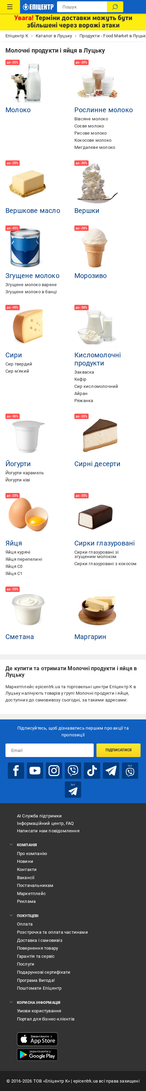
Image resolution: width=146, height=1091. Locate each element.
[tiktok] (92, 770)
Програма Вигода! (36, 980)
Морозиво (90, 276)
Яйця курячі (17, 552)
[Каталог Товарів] (10, 7)
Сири (13, 355)
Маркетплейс (31, 893)
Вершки (86, 210)
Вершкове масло (32, 210)
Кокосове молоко (92, 140)
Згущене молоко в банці (31, 291)
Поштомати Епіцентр (39, 988)
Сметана (19, 637)
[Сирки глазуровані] (97, 516)
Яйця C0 (13, 566)
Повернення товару (37, 948)
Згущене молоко (32, 276)
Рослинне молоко (103, 110)
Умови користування (39, 1010)
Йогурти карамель (24, 472)
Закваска (84, 372)
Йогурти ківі (17, 479)
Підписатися (119, 750)
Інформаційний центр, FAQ (45, 823)
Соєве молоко (89, 125)
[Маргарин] (97, 609)
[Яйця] (28, 516)
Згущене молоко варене (31, 284)
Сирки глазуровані (104, 543)
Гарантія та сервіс (36, 956)
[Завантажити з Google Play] (37, 1055)
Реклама (26, 901)
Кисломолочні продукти (97, 359)
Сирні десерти (97, 464)
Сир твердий (18, 363)
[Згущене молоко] (28, 248)
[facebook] (16, 770)
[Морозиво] (97, 248)
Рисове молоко (90, 133)
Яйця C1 (13, 573)
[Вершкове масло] (28, 183)
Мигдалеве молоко (94, 147)
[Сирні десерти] (97, 436)
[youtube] (35, 770)
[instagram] (54, 770)
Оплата (25, 924)
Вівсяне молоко (91, 118)
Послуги (25, 964)
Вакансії (26, 877)
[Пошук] (115, 6)
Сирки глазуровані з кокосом (105, 563)
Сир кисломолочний (96, 386)
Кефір (80, 379)
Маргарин (90, 637)
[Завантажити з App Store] (37, 1039)
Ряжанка (83, 400)
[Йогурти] (28, 436)
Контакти (27, 869)
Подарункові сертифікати (44, 972)
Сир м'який (17, 371)
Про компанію (32, 853)
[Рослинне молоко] (97, 82)
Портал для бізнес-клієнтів (45, 1018)
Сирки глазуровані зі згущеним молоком (96, 554)
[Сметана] (28, 609)
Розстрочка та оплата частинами (52, 932)
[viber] (73, 770)
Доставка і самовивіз (39, 940)
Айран (81, 393)
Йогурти (18, 464)
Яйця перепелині (23, 559)
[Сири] (28, 328)
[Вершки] (97, 183)
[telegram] (111, 770)
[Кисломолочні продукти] (97, 328)
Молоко (18, 110)
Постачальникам (35, 885)
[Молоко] (28, 82)
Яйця (13, 543)
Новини (25, 861)
